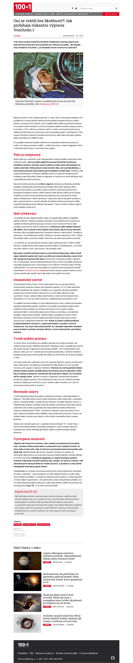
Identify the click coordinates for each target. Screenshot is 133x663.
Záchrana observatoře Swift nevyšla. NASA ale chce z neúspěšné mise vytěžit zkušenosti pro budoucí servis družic (62, 599)
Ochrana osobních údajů (66, 653)
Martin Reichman (58, 607)
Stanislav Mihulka (58, 586)
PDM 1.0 (24, 536)
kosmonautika (44, 524)
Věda (52, 14)
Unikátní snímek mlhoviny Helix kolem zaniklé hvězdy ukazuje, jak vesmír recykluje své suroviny (62, 618)
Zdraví (59, 14)
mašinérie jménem (35, 270)
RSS (31, 653)
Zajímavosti (70, 14)
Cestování (82, 14)
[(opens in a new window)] (72, 8)
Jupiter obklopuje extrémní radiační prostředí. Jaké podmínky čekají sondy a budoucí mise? (62, 556)
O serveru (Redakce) (88, 653)
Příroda (29, 14)
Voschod (17, 524)
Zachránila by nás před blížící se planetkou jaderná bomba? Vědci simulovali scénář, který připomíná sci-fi (62, 578)
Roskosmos (17, 536)
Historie (20, 14)
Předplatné (111, 14)
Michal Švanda (58, 562)
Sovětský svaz (29, 524)
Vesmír (38, 14)
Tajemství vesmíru (19, 530)
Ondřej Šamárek (68, 36)
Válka (46, 14)
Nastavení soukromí (44, 653)
